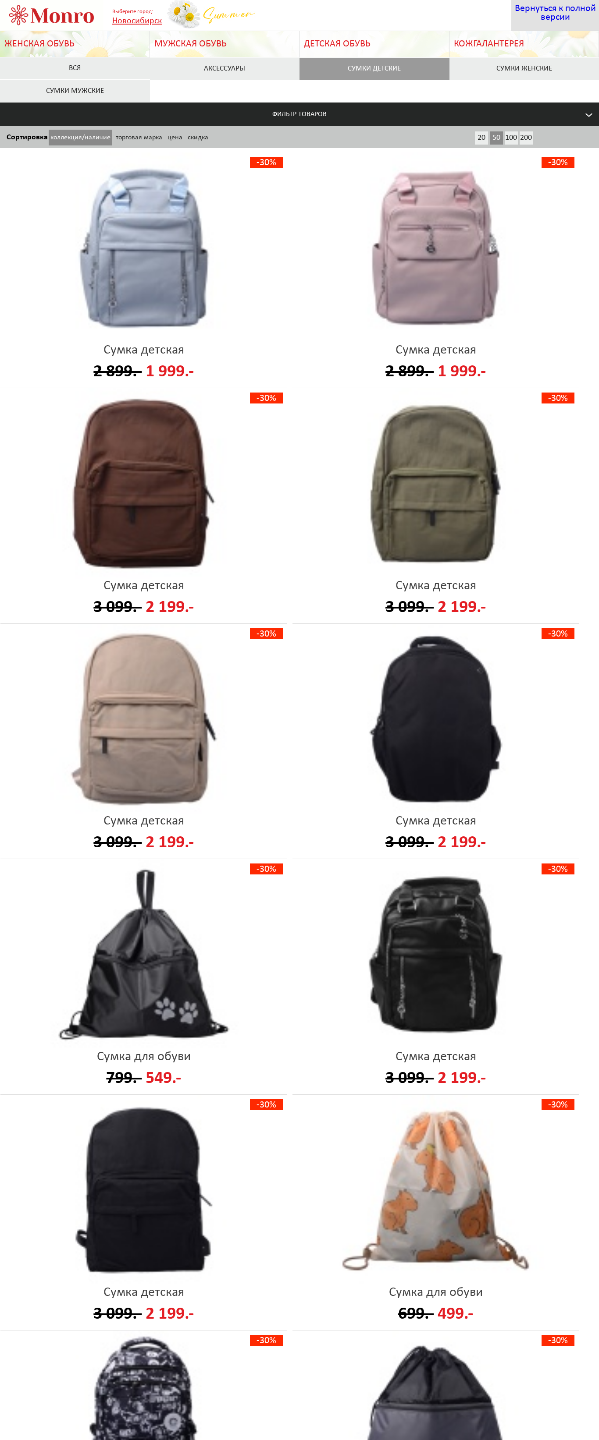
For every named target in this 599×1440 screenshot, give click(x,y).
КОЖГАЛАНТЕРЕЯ (489, 44)
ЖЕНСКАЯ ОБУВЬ (39, 44)
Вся (75, 68)
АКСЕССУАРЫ (224, 68)
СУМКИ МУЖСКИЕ (75, 91)
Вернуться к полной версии (555, 13)
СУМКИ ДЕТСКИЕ (374, 68)
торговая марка (139, 137)
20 (481, 138)
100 (511, 138)
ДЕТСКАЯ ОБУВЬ (337, 44)
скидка (198, 137)
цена (175, 137)
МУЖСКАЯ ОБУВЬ (190, 44)
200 (526, 138)
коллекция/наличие (80, 137)
